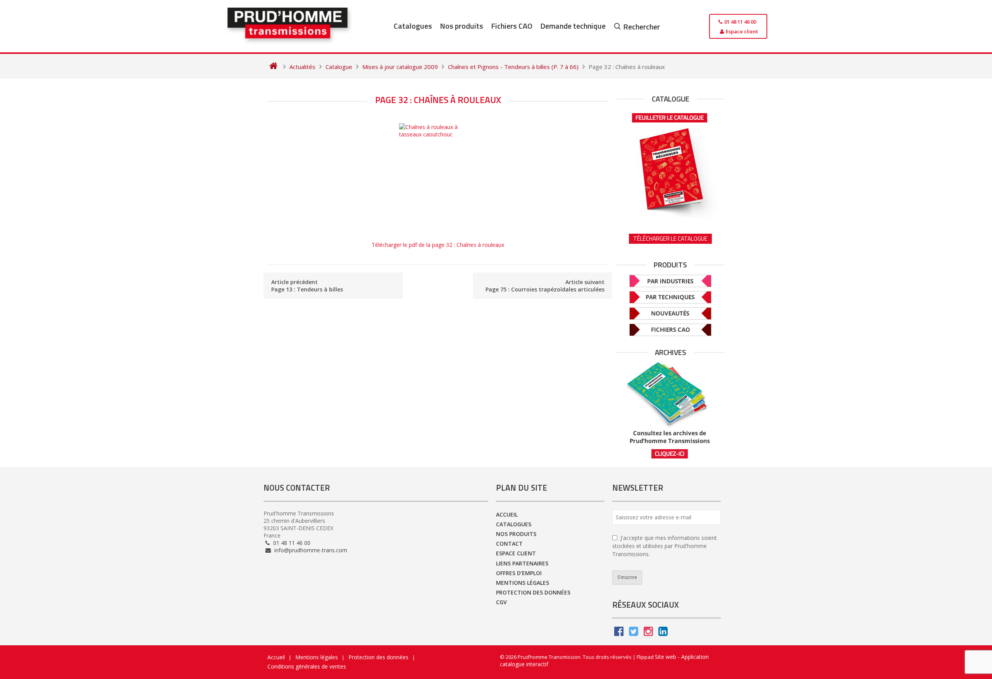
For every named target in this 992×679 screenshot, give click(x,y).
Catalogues (413, 26)
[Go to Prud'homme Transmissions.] (273, 67)
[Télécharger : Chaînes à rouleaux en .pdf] (437, 178)
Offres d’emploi (519, 573)
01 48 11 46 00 (291, 542)
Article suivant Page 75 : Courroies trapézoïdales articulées (545, 285)
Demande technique (573, 26)
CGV (501, 602)
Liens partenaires (522, 563)
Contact (509, 543)
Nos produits (461, 26)
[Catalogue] (670, 163)
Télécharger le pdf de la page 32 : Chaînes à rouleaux (438, 244)
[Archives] (670, 410)
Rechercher (641, 27)
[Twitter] (633, 633)
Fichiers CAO (511, 26)
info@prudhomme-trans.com (310, 550)
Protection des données (533, 592)
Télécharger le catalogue (670, 238)
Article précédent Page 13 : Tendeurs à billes (307, 285)
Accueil (507, 514)
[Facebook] (618, 633)
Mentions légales (522, 582)
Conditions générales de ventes (306, 666)
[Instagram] (648, 633)
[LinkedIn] (663, 633)
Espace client (516, 553)
